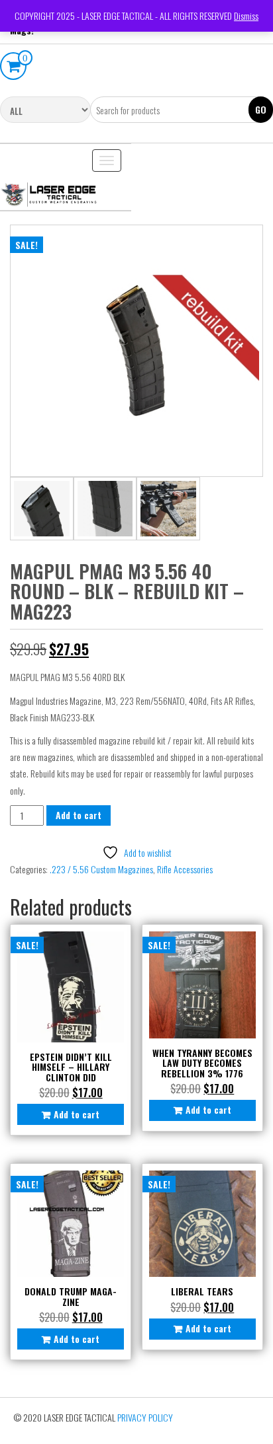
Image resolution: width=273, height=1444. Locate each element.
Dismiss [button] (246, 15)
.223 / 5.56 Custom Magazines (101, 869)
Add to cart (78, 815)
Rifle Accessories (185, 869)
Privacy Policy (145, 1417)
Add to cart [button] (76, 1114)
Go (260, 109)
